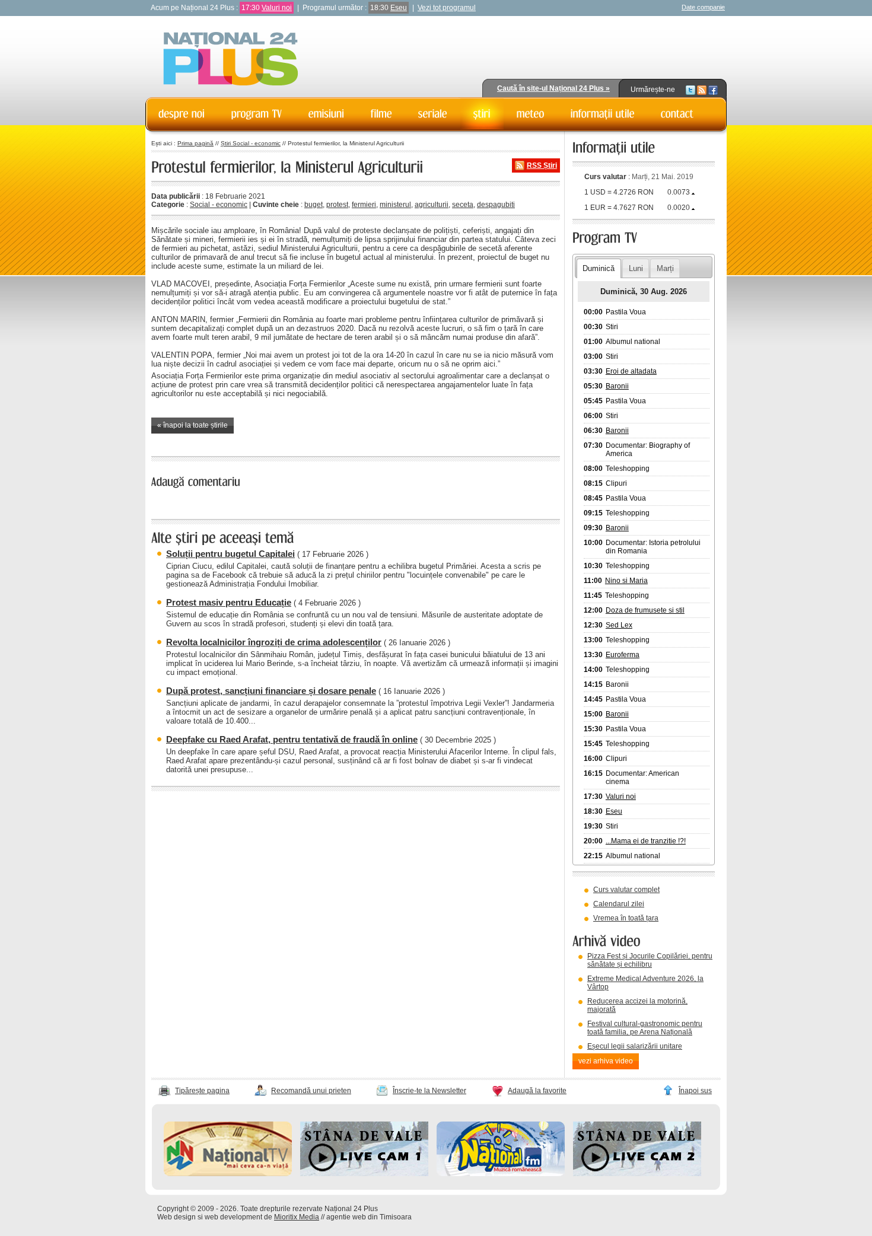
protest (337, 204)
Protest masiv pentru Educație (228, 602)
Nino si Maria (626, 580)
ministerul (395, 204)
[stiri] (482, 113)
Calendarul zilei (618, 904)
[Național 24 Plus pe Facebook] (713, 89)
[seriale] (432, 113)
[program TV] (256, 113)
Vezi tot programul (447, 8)
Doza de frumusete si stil (645, 610)
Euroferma (622, 655)
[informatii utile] (603, 113)
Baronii (617, 386)
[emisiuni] (326, 113)
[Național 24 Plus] (230, 59)
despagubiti (496, 204)
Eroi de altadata (631, 371)
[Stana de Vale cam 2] (637, 1174)
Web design (176, 1217)
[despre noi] (181, 113)
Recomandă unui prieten (311, 1091)
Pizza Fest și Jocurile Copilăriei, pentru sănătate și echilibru (649, 960)
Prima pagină (195, 143)
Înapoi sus (695, 1091)
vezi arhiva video (605, 1061)
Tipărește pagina (202, 1091)
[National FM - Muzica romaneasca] (501, 1174)
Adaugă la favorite (537, 1091)
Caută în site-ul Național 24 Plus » (553, 88)
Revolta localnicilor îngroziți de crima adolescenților (273, 642)
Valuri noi (277, 8)
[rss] (701, 89)
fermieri (364, 204)
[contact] (677, 113)
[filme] (381, 113)
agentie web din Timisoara (369, 1217)
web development (233, 1217)
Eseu (398, 8)
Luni (636, 268)
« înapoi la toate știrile (192, 425)
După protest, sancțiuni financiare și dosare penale (271, 691)
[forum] (531, 113)
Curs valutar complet (626, 889)
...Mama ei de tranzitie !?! (646, 841)
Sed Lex (619, 625)
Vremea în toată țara (625, 918)
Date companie (703, 7)
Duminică (599, 268)
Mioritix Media (296, 1217)
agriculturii (431, 204)
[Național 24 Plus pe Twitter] (690, 89)
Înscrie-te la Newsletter (429, 1091)
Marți (665, 268)
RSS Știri (542, 165)
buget (313, 204)
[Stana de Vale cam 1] (364, 1174)
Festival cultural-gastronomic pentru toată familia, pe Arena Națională (644, 1028)
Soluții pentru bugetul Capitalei (230, 554)
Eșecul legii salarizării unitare (634, 1046)
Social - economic (218, 204)
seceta (462, 204)
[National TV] (228, 1174)
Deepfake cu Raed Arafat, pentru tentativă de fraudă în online (292, 739)
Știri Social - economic (251, 143)
